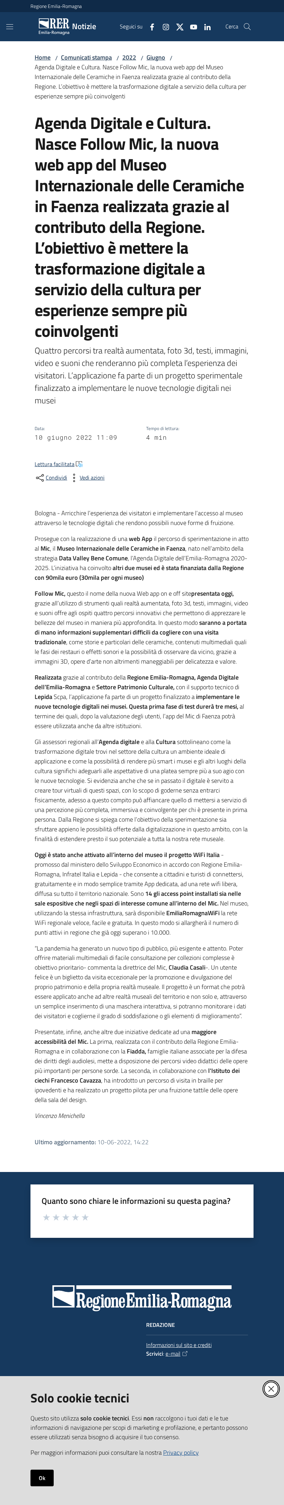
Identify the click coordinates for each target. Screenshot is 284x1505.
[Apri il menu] (10, 27)
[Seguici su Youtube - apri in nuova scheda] (191, 26)
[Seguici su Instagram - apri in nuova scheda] (163, 26)
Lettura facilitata (54, 464)
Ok (42, 1478)
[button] (247, 26)
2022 (129, 57)
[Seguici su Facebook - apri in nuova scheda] (149, 26)
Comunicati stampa (86, 57)
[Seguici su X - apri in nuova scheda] (177, 26)
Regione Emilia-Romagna (56, 6)
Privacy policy (181, 1452)
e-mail (173, 1353)
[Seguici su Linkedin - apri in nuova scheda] (205, 26)
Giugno (156, 57)
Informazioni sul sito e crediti (179, 1345)
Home (43, 57)
